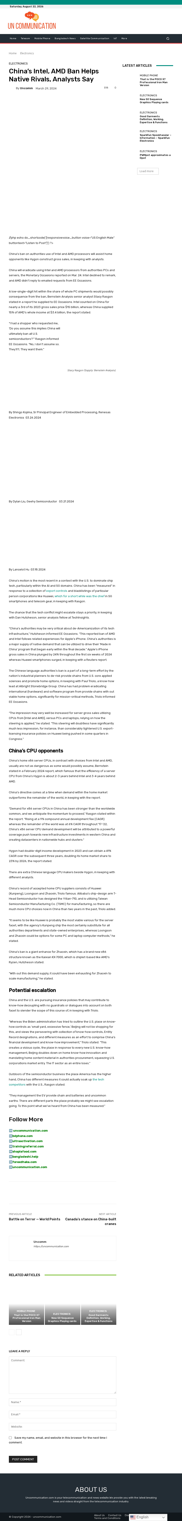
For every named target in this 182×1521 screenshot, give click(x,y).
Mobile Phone (26, 1311)
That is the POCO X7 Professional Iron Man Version (26, 1318)
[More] (156, 1192)
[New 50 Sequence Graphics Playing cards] (62, 1303)
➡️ (10, 1136)
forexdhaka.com (24, 1162)
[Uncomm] (12, 88)
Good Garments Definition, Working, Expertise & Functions (99, 1318)
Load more (147, 171)
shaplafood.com (24, 1151)
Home (13, 53)
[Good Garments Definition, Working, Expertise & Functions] (98, 1303)
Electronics (27, 53)
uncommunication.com (29, 1167)
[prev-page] (11, 1332)
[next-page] (19, 1332)
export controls (56, 590)
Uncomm (26, 88)
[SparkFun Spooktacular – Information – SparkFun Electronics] (130, 136)
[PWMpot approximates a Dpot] (130, 154)
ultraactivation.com (27, 1141)
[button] (168, 38)
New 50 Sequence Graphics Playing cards (62, 1319)
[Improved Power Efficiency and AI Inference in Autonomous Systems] (62, 381)
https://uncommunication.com (51, 1246)
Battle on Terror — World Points (34, 1219)
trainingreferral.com (28, 1146)
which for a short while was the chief (80, 596)
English (142, 1517)
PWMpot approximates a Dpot (155, 156)
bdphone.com (22, 1136)
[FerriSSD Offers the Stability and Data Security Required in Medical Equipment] (62, 536)
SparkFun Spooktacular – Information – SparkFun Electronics (155, 138)
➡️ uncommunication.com (28, 1130)
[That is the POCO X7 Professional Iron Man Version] (26, 1303)
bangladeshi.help (25, 1156)
